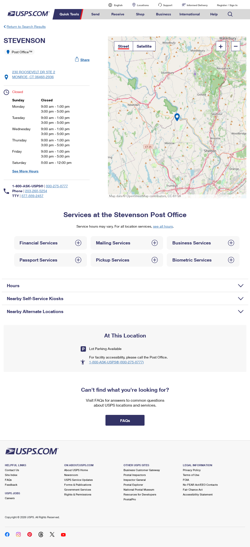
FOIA (186, 479)
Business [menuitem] (163, 14)
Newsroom (71, 474)
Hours (13, 285)
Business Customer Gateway (142, 470)
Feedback (11, 484)
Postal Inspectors (135, 474)
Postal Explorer (133, 484)
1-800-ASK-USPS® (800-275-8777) (116, 362)
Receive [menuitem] (117, 14)
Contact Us (12, 470)
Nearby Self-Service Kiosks (35, 298)
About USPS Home (76, 470)
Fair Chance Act (193, 489)
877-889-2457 (32, 196)
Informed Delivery (197, 5)
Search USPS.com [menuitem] (230, 14)
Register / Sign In (227, 5)
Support (167, 5)
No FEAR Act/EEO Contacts (200, 484)
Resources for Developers (140, 494)
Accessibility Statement (198, 494)
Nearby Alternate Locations (35, 311)
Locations (143, 5)
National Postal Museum (139, 489)
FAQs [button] (125, 420)
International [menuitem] (189, 14)
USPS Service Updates (78, 479)
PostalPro (130, 499)
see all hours (163, 226)
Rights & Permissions (77, 494)
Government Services (77, 489)
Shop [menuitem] (140, 14)
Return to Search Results (26, 26)
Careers (10, 498)
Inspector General (135, 479)
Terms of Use (191, 474)
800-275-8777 (57, 186)
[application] (177, 117)
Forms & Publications (77, 484)
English (113, 5)
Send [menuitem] (95, 14)
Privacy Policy (192, 470)
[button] (82, 60)
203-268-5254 (36, 191)
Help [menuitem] (214, 14)
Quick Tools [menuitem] (69, 14)
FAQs (8, 479)
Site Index (11, 474)
